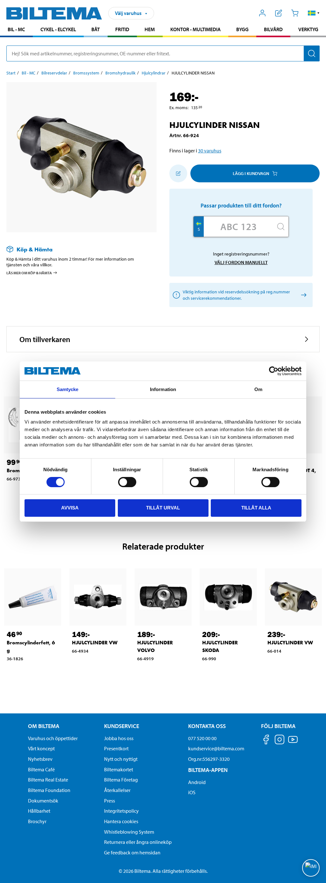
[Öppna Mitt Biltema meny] (262, 13)
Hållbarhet (39, 811)
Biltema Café (41, 769)
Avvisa (70, 507)
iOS (191, 792)
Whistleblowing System (129, 832)
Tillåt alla (256, 507)
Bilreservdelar (54, 73)
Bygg (242, 29)
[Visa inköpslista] (279, 13)
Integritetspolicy (121, 811)
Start (11, 73)
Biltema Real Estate (48, 779)
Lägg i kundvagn (251, 173)
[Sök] (312, 53)
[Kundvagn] (295, 13)
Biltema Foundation (49, 790)
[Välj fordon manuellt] (302, 295)
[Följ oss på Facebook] (266, 740)
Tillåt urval (163, 507)
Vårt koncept (41, 748)
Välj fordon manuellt (241, 262)
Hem (150, 29)
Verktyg (308, 29)
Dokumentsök (43, 800)
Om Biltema (43, 726)
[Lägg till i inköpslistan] (178, 173)
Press (109, 800)
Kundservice (121, 726)
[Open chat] (311, 868)
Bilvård (273, 29)
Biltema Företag (121, 779)
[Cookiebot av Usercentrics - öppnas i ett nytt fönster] (273, 371)
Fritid (122, 29)
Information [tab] (163, 389)
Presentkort (116, 748)
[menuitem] (16, 30)
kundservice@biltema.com (216, 748)
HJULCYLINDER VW (94, 642)
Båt (95, 29)
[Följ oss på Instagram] (279, 740)
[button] (314, 13)
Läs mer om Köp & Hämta (29, 272)
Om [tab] (258, 389)
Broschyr (37, 821)
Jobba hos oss (118, 738)
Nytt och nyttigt (121, 759)
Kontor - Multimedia (195, 29)
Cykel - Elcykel (58, 29)
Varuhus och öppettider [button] (53, 738)
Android (197, 782)
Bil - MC (16, 29)
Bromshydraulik (120, 73)
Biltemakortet (118, 769)
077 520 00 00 (202, 738)
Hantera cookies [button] (121, 821)
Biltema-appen (208, 770)
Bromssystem (86, 73)
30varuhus (209, 150)
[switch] (127, 482)
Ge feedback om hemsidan (132, 852)
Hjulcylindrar (154, 73)
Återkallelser (117, 790)
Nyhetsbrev (40, 759)
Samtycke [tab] (68, 389)
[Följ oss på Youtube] (293, 742)
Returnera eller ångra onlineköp (138, 842)
